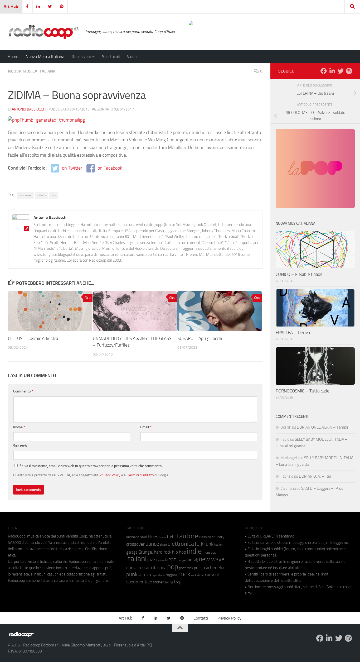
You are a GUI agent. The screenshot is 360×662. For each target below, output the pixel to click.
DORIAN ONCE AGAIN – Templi (322, 427)
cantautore (182, 536)
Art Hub (11, 6)
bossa (162, 537)
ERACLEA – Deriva (293, 332)
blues (153, 537)
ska (207, 575)
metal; (192, 559)
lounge (181, 560)
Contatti (200, 618)
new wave (212, 559)
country (218, 537)
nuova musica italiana (146, 567)
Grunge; (145, 552)
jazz (151, 560)
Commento (23, 391)
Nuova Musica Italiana (45, 56)
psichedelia (213, 567)
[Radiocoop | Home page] (44, 32)
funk (208, 544)
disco (163, 544)
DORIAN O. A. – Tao (315, 476)
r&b (140, 575)
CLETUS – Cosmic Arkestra (33, 338)
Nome (19, 427)
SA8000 (14, 542)
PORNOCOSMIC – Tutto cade (302, 391)
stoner (158, 582)
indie (194, 550)
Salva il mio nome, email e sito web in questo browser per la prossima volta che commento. (91, 466)
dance (152, 543)
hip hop (179, 552)
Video (132, 56)
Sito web (20, 446)
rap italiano (158, 575)
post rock (186, 568)
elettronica (181, 543)
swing (168, 582)
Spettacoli (111, 56)
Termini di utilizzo (140, 475)
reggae (171, 574)
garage (132, 552)
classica (205, 537)
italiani (41, 195)
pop (172, 567)
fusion (218, 544)
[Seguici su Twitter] (340, 71)
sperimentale (139, 582)
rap (147, 575)
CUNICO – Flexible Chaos (299, 274)
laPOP (170, 560)
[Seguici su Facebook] (323, 71)
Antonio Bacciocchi (29, 109)
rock (53, 195)
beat (143, 537)
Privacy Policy (109, 475)
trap (178, 581)
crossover (25, 195)
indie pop (209, 552)
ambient (132, 537)
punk (132, 574)
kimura (160, 560)
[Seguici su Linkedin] (332, 71)
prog (198, 567)
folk (199, 544)
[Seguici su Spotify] (349, 71)
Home (13, 56)
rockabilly (197, 575)
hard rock (162, 552)
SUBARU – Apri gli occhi (199, 338)
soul (215, 575)
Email (146, 427)
